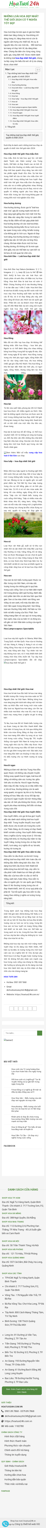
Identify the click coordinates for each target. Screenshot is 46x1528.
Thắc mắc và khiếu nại (15, 1484)
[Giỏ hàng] (44, 4)
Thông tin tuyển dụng (15, 1454)
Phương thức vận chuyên (17, 1445)
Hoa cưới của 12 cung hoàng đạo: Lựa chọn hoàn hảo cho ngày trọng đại (26, 1071)
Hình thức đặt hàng (14, 1436)
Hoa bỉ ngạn (17, 113)
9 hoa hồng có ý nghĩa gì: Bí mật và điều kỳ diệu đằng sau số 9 (26, 1091)
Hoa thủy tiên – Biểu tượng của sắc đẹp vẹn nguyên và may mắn (26, 1099)
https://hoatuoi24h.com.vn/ (27, 994)
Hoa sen (15, 104)
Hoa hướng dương (19, 85)
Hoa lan (15, 96)
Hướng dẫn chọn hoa (15, 1475)
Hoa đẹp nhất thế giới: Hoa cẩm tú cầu (25, 122)
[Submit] (39, 1033)
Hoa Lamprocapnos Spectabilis (24, 107)
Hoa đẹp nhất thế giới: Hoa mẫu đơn (24, 80)
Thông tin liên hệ (12, 1470)
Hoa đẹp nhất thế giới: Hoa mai (25, 110)
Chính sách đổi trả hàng (16, 1450)
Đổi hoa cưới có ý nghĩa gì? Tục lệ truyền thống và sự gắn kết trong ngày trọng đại (26, 1081)
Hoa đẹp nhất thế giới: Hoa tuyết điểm (26, 117)
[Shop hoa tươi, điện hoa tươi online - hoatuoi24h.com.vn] (24, 4)
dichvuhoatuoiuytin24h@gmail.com (22, 990)
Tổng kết (11, 127)
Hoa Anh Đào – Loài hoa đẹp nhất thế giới (25, 89)
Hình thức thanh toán (15, 1441)
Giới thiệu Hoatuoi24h (15, 1466)
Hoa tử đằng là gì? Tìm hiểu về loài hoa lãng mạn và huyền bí (26, 1128)
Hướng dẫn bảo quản (15, 1479)
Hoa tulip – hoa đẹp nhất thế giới (25, 99)
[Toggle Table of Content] (36, 70)
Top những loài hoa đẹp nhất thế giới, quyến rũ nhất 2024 (22, 75)
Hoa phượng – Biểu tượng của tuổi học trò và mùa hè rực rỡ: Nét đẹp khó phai (26, 1108)
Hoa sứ (14, 102)
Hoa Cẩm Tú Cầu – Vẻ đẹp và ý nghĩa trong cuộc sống (25, 1136)
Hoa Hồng (16, 93)
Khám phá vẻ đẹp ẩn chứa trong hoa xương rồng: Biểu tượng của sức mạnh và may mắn (27, 1119)
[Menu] (4, 4)
